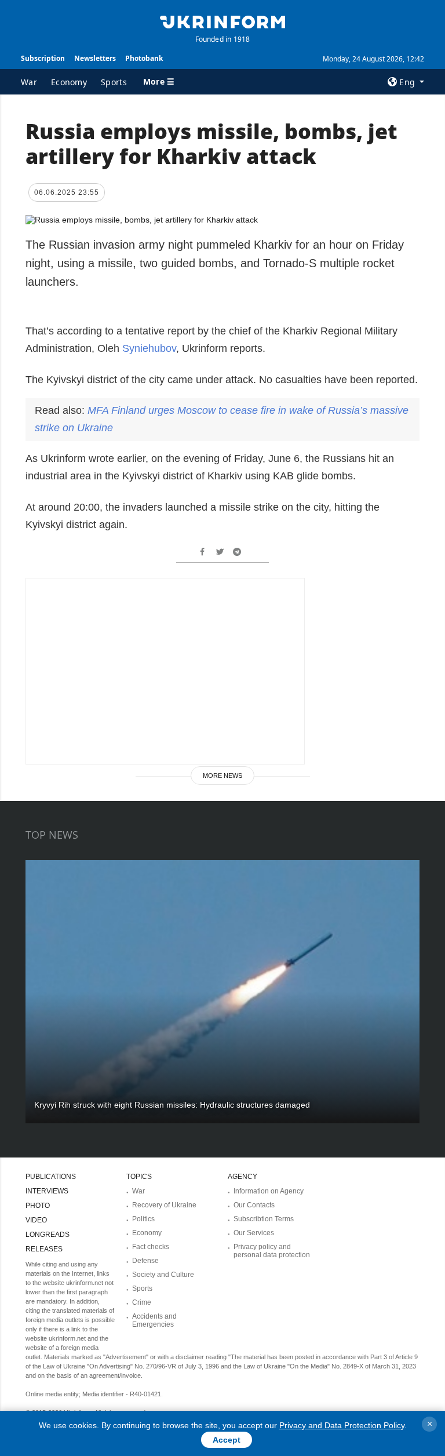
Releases (44, 1249)
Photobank (144, 58)
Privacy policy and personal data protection (272, 1251)
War (29, 82)
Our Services (254, 1233)
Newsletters (95, 58)
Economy (69, 82)
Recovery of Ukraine (164, 1205)
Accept (226, 1439)
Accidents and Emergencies (154, 1320)
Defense (145, 1261)
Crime (141, 1302)
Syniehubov (149, 348)
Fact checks (150, 1247)
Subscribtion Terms (264, 1219)
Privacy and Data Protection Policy (341, 1425)
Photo (37, 1206)
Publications (50, 1177)
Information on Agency (269, 1191)
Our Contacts (254, 1205)
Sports (114, 82)
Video (36, 1220)
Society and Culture (163, 1275)
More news (222, 775)
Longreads (47, 1235)
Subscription (43, 58)
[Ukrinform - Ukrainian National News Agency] (222, 20)
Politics (143, 1219)
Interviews (46, 1191)
